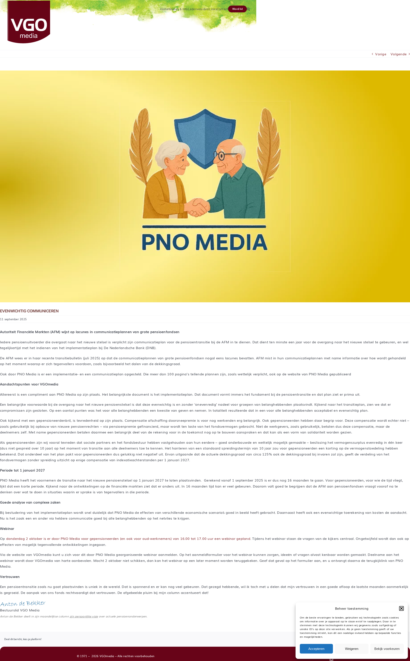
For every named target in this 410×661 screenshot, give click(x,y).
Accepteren (316, 649)
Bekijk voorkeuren (387, 649)
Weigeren (351, 649)
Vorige (380, 53)
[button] (401, 608)
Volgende (399, 53)
